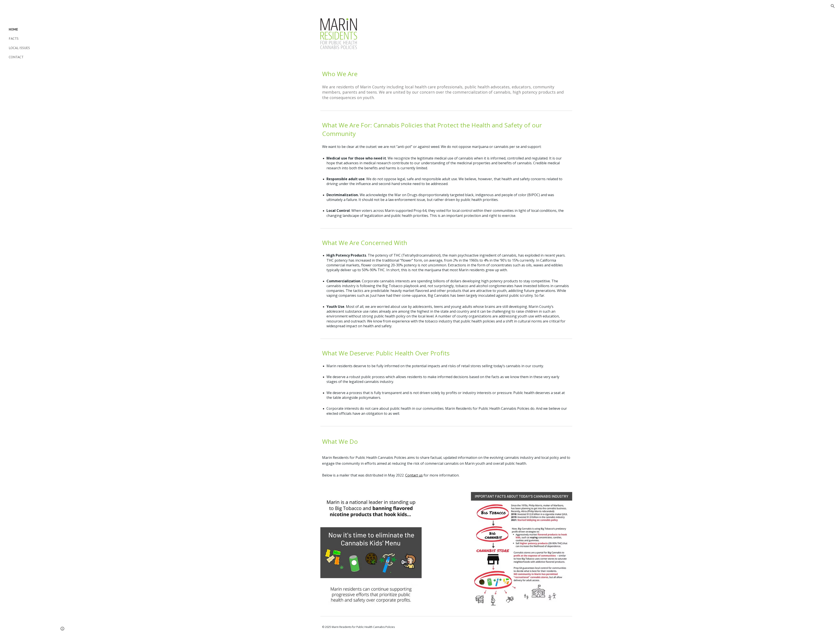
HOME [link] (13, 29)
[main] (446, 74)
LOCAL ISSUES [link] (19, 48)
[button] (833, 6)
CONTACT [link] (16, 57)
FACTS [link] (14, 38)
